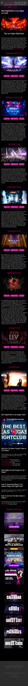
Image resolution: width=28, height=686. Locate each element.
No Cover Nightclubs (7, 673)
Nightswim (19, 407)
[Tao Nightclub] (14, 154)
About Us (11, 665)
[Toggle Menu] (2, 3)
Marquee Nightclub (7, 465)
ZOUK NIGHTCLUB (14, 231)
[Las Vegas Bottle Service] (14, 542)
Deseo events (19, 323)
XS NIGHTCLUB (14, 367)
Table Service (14, 76)
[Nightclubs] (14, 520)
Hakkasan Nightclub (7, 463)
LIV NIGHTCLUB (14, 328)
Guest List (6, 76)
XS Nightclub (5, 462)
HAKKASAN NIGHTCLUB (14, 53)
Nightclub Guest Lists (14, 509)
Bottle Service (14, 530)
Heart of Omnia (6, 307)
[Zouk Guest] (14, 241)
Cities (22, 665)
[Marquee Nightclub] (14, 108)
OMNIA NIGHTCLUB (14, 273)
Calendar (21, 76)
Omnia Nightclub (6, 461)
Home (6, 665)
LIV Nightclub (13, 354)
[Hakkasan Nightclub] (14, 65)
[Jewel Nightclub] (14, 197)
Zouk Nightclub (6, 459)
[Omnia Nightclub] (14, 284)
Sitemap (14, 667)
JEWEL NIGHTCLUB (14, 187)
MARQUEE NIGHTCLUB (14, 97)
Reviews (8, 667)
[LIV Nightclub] (14, 337)
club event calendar (17, 491)
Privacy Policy (18, 673)
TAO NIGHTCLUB (14, 144)
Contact (20, 667)
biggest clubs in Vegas (17, 49)
